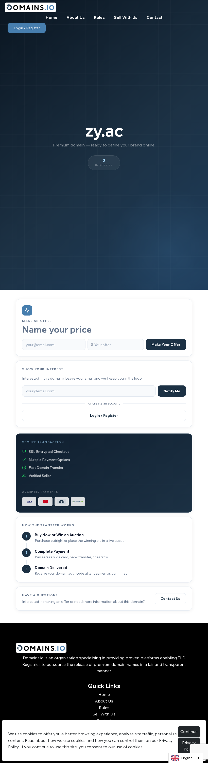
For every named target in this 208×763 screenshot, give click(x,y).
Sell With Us (104, 713)
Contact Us (170, 598)
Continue (189, 731)
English (187, 758)
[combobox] (185, 758)
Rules (104, 707)
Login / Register (27, 28)
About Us (104, 701)
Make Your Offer (165, 344)
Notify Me (171, 391)
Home (104, 694)
